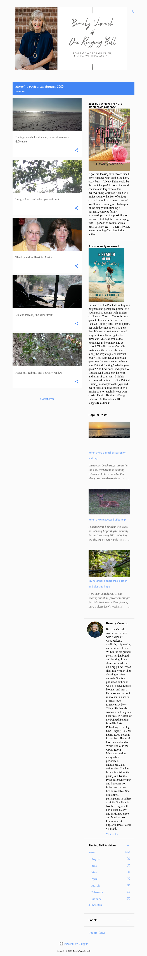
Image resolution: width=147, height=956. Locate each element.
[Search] (132, 11)
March (95, 885)
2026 (92, 852)
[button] (76, 150)
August (95, 859)
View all (20, 91)
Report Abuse (97, 932)
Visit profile (112, 834)
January (96, 898)
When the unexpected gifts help (107, 519)
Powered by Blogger (76, 943)
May (94, 872)
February (97, 892)
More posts (47, 399)
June (94, 865)
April (94, 879)
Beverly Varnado (117, 623)
